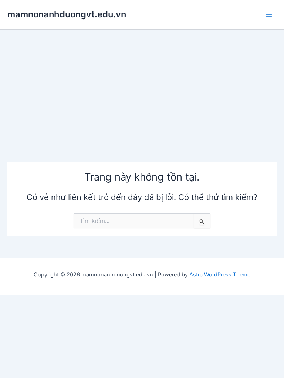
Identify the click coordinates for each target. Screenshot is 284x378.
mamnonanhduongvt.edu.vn (66, 14)
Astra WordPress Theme (219, 274)
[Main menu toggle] (269, 15)
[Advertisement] (142, 85)
